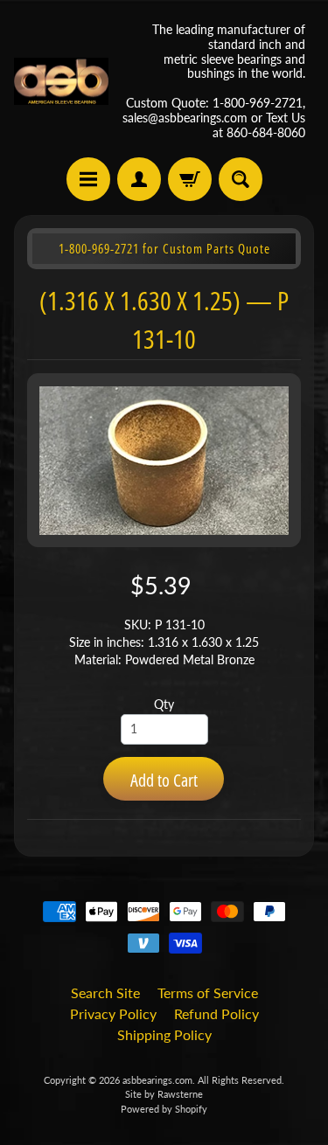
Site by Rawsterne (164, 1094)
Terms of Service (207, 992)
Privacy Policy (113, 1013)
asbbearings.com (157, 1080)
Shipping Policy (164, 1034)
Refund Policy (216, 1013)
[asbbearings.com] (61, 82)
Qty (164, 704)
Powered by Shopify (164, 1108)
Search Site (105, 992)
